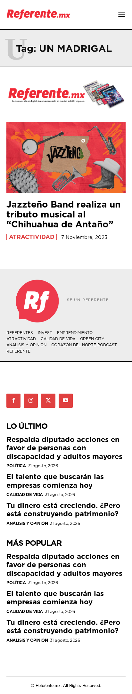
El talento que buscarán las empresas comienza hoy (55, 480)
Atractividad (31, 237)
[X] (48, 401)
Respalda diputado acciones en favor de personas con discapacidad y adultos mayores (64, 447)
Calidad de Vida (24, 494)
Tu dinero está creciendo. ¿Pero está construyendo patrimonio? (63, 509)
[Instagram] (31, 401)
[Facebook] (13, 401)
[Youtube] (66, 401)
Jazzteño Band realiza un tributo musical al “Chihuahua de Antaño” (63, 214)
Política (16, 466)
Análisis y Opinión (27, 523)
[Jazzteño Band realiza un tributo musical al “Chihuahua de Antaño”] (66, 157)
